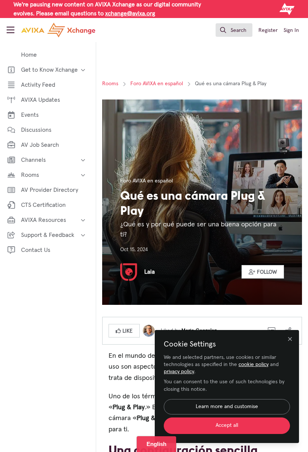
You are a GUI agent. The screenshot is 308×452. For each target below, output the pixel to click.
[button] (263, 272)
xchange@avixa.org (130, 14)
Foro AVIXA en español (156, 83)
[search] (234, 30)
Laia (149, 272)
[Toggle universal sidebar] (10, 30)
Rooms (110, 83)
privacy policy (179, 371)
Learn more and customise (227, 406)
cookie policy (254, 364)
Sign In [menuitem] (291, 30)
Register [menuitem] (268, 30)
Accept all (227, 425)
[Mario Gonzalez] (149, 330)
